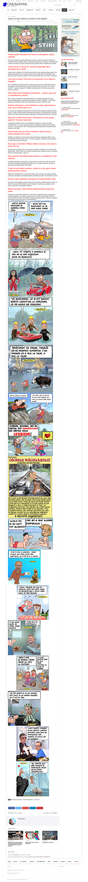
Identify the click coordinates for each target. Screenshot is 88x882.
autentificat (15, 854)
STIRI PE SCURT (36, 799)
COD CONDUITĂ (23, 861)
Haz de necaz (48, 21)
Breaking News (37, 21)
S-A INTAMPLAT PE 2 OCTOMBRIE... (50, 813)
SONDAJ (69, 861)
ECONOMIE (58, 10)
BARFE (64, 10)
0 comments (55, 22)
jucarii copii (2, 858)
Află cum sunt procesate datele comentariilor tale (40, 856)
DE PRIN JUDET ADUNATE (72, 76)
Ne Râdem (14, 16)
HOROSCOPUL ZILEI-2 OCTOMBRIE (15, 813)
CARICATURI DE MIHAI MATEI (28, 799)
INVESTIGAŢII (14, 10)
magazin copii (7, 858)
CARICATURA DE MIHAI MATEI (17, 799)
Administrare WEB (77, 879)
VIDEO (49, 861)
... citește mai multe (66, 107)
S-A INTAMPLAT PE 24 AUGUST (74, 91)
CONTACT (76, 861)
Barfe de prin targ (30, 21)
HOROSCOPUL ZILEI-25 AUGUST (74, 84)
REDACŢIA (32, 861)
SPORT (44, 10)
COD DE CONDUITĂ (61, 866)
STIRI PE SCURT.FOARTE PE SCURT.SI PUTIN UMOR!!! (73, 63)
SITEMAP (63, 861)
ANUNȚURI (55, 861)
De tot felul (42, 21)
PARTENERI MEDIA (41, 861)
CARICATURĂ (71, 10)
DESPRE (15, 861)
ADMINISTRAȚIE (29, 10)
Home (9, 16)
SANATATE (38, 10)
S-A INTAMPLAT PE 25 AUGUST (48, 842)
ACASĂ (9, 861)
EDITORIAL (51, 10)
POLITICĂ (21, 10)
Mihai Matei (21, 21)
